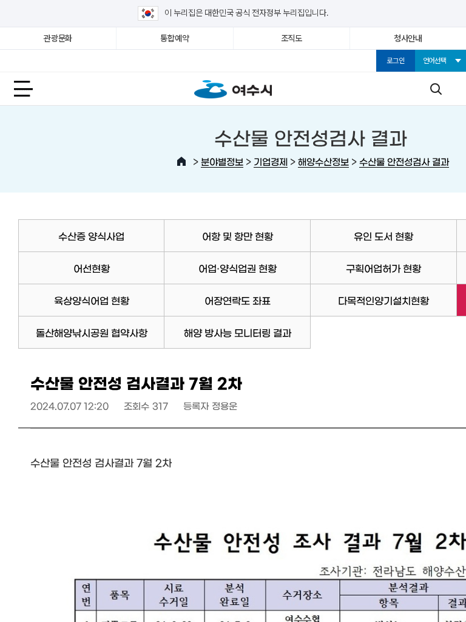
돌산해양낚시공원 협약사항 (91, 332)
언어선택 (435, 60)
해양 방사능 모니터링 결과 (237, 332)
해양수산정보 (323, 161)
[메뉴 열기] (30, 88)
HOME (181, 161)
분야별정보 (222, 161)
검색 (435, 88)
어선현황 (91, 268)
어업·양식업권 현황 (237, 268)
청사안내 (408, 38)
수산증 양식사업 (91, 236)
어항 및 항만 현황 (237, 236)
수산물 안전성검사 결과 (404, 161)
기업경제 (271, 161)
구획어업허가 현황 (383, 268)
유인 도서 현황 (383, 236)
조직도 (291, 38)
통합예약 (174, 38)
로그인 (395, 60)
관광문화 (58, 38)
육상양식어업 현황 (91, 300)
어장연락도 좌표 (237, 300)
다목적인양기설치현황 (383, 300)
